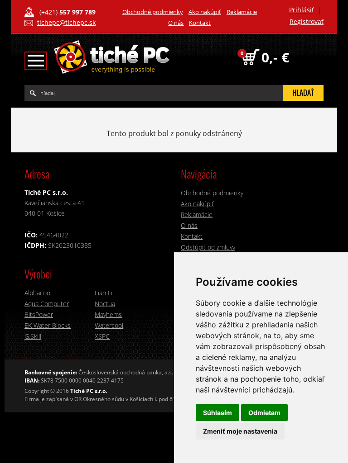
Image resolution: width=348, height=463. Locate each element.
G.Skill (32, 336)
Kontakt (200, 23)
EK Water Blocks (47, 325)
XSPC (102, 336)
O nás (176, 23)
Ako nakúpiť (204, 12)
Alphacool (38, 292)
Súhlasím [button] (217, 412)
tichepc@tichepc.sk (66, 22)
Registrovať (307, 21)
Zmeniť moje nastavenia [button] (240, 431)
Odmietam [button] (264, 412)
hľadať (303, 92)
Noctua (105, 303)
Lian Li (103, 292)
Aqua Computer (46, 303)
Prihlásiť (301, 9)
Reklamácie (242, 12)
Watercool (109, 325)
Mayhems (108, 314)
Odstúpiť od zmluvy (208, 247)
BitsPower (38, 314)
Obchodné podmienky (152, 12)
